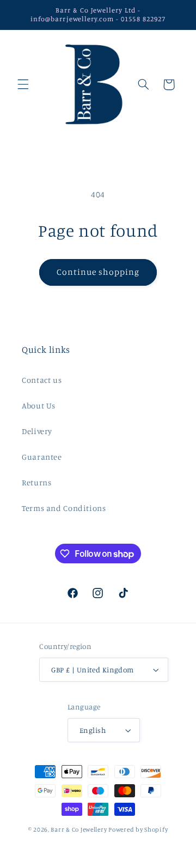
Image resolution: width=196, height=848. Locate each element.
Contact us (42, 379)
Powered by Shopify (138, 829)
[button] (22, 84)
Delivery (37, 431)
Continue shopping (98, 272)
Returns (36, 482)
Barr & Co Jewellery (79, 829)
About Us (39, 405)
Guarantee (42, 456)
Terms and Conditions (64, 508)
